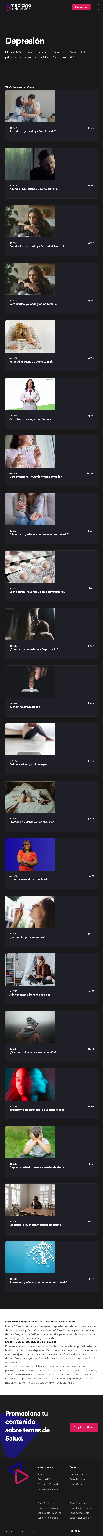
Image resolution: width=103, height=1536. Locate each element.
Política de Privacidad (48, 1484)
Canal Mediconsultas (81, 1508)
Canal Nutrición (78, 1479)
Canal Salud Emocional (49, 1513)
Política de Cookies (47, 1489)
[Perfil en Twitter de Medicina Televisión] (72, 1531)
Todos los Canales (79, 1474)
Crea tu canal (81, 7)
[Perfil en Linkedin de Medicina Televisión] (75, 1531)
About (40, 1474)
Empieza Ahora (83, 1427)
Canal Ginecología (79, 1513)
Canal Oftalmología (47, 1518)
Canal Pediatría (45, 1503)
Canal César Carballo (81, 1518)
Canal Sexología (78, 1503)
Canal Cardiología (79, 1484)
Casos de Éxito (45, 1479)
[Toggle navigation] (96, 7)
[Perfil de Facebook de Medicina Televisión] (79, 1531)
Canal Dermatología (48, 1508)
